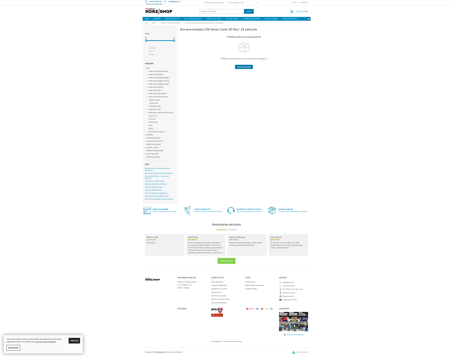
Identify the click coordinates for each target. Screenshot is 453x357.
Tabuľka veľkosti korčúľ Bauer (156, 184)
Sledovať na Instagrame (295, 334)
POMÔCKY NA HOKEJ (153, 144)
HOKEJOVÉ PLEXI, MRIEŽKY (158, 93)
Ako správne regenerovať (154, 181)
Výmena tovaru (216, 292)
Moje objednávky (217, 282)
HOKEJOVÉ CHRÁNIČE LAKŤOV (159, 81)
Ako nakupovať (216, 341)
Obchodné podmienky (219, 303)
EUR (294, 3)
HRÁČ (148, 68)
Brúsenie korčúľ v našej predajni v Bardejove (157, 169)
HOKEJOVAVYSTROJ (290, 300)
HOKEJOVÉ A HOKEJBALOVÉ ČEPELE (161, 113)
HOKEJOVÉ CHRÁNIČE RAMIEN (159, 78)
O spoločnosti (250, 282)
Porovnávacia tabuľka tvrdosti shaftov (159, 199)
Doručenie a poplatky (218, 296)
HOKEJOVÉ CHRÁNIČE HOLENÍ (159, 84)
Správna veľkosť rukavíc (154, 187)
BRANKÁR (149, 135)
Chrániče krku (153, 122)
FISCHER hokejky (155, 106)
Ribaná (151, 128)
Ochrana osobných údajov (45, 341)
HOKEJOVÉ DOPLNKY (153, 138)
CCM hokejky (153, 103)
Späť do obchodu (244, 67)
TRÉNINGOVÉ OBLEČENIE (154, 150)
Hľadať (249, 11)
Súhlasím (74, 340)
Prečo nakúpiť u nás (236, 3)
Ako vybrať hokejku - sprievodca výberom (157, 177)
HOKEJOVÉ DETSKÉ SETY (155, 141)
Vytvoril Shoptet (302, 352)
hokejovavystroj (288, 296)
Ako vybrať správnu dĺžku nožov (157, 196)
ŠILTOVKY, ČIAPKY (152, 147)
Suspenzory (153, 116)
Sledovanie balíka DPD (219, 285)
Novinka (153, 55)
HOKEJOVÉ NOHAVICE (156, 87)
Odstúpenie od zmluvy (219, 289)
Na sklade (154, 48)
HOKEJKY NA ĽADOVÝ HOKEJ (158, 97)
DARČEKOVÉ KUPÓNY (153, 157)
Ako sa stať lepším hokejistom (156, 193)
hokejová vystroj (288, 293)
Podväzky (152, 119)
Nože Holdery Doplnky (156, 132)
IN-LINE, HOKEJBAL (152, 154)
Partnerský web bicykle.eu (232, 341)
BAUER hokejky (154, 100)
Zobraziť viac (226, 261)
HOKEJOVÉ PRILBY (155, 90)
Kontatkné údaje (251, 289)
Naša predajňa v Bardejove (254, 285)
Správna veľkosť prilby (153, 190)
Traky (151, 125)
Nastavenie (13, 347)
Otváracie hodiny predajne (214, 3)
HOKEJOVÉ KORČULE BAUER (158, 71)
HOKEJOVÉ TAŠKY (155, 109)
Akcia (152, 51)
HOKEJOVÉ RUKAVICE (156, 74)
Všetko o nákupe (183, 288)
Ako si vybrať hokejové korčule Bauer (159, 173)
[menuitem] (147, 19)
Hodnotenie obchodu (226, 224)
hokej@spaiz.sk (288, 282)
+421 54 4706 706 (288, 286)
